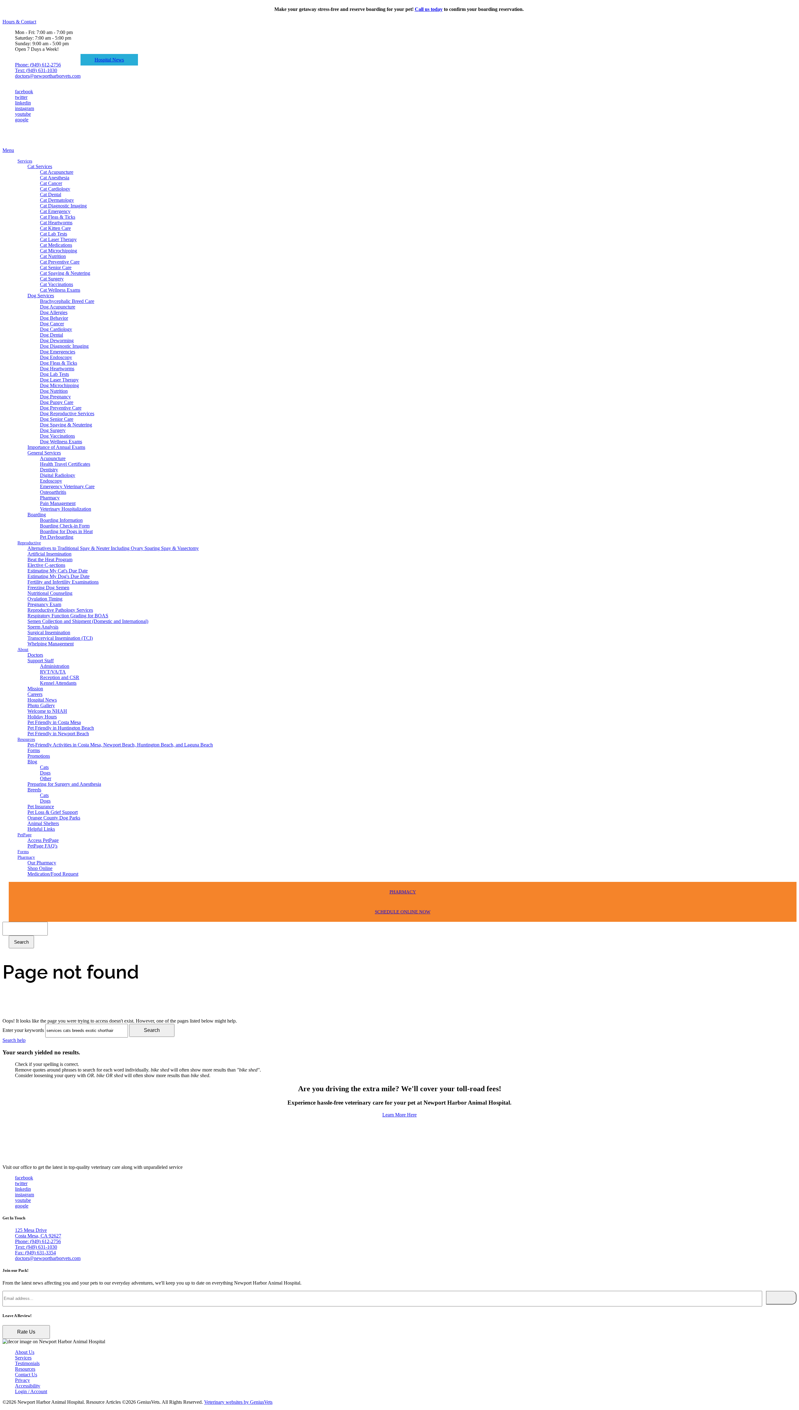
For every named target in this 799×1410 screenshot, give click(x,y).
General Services (44, 452)
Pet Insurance (40, 806)
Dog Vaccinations (57, 436)
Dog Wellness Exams (61, 441)
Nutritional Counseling (49, 593)
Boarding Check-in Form (65, 525)
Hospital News (109, 59)
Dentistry (49, 469)
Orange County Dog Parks (53, 817)
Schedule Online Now (402, 911)
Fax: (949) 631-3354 (35, 1252)
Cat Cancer (51, 183)
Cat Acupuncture (56, 172)
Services (24, 161)
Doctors (35, 655)
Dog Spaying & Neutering (66, 424)
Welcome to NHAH (47, 711)
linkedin (23, 102)
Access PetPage (43, 840)
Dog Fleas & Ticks (58, 363)
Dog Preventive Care (60, 408)
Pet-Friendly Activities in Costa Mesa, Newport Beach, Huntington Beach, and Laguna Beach (120, 744)
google (21, 119)
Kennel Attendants (58, 683)
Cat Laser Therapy (58, 239)
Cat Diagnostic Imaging (63, 205)
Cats (44, 767)
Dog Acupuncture (57, 306)
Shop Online (39, 868)
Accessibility (27, 1385)
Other (45, 778)
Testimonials (27, 1363)
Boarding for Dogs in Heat (66, 531)
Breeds (34, 789)
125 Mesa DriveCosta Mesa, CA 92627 (38, 1233)
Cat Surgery (52, 278)
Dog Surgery (53, 430)
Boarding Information (61, 520)
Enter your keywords (23, 1030)
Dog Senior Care (56, 419)
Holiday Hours (42, 716)
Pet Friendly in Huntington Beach (60, 728)
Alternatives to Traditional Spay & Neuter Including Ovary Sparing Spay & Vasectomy (113, 548)
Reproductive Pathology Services (60, 610)
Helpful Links (41, 829)
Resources (26, 739)
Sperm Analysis (42, 627)
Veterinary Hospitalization (65, 509)
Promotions (38, 756)
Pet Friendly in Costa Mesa (54, 722)
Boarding (36, 514)
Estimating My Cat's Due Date (57, 570)
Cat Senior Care (55, 267)
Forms (33, 750)
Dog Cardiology (56, 329)
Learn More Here (399, 1114)
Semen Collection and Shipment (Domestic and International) (87, 621)
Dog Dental (51, 335)
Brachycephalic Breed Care (67, 301)
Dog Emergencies (57, 351)
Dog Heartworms (57, 368)
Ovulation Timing (44, 598)
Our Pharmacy (41, 862)
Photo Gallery (41, 705)
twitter (21, 97)
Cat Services (39, 166)
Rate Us (26, 1332)
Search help (14, 1040)
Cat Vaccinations (56, 284)
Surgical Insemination (48, 632)
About (22, 649)
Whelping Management (50, 643)
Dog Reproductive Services (67, 413)
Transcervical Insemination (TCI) (60, 638)
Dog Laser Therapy (59, 379)
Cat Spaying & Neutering (65, 273)
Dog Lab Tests (54, 374)
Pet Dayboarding (56, 537)
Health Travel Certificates (65, 464)
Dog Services (40, 295)
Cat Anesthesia (54, 177)
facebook (24, 91)
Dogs (45, 773)
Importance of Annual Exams (56, 447)
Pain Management (58, 503)
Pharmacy (50, 497)
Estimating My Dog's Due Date (58, 576)
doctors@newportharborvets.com (48, 76)
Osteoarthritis (53, 492)
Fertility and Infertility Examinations (63, 582)
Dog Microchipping (59, 385)
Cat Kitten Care (55, 228)
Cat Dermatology (57, 200)
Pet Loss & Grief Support (52, 812)
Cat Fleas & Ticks (57, 217)
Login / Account (31, 1391)
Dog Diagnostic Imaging (64, 346)
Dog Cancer (52, 323)
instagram (24, 108)
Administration (54, 666)
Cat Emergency (55, 211)
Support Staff (40, 660)
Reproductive (29, 543)
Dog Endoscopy (56, 357)
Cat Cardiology (55, 189)
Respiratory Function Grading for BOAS (67, 615)
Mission (35, 688)
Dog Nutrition (54, 391)
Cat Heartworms (56, 222)
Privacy (22, 1380)
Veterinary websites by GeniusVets (238, 1402)
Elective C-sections (46, 565)
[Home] (33, 144)
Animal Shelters (43, 823)
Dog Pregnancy (55, 396)
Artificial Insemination (49, 554)
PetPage (24, 835)
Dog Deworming (57, 340)
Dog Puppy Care (56, 402)
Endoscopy (51, 481)
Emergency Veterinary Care (67, 486)
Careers (34, 694)
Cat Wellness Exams (60, 290)
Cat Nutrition (53, 256)
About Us (24, 1352)
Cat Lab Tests (53, 233)
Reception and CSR (59, 677)
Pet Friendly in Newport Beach (58, 733)
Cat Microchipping (58, 250)
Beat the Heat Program (49, 559)
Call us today (429, 9)
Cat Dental (50, 194)
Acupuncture (53, 458)
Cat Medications (56, 245)
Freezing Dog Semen (48, 587)
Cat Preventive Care (60, 262)
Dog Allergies (53, 312)
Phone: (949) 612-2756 (38, 64)
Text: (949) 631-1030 (36, 70)
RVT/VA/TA (53, 671)
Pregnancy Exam (44, 604)
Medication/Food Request (52, 874)
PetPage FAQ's (42, 845)
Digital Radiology (57, 475)
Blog (32, 761)
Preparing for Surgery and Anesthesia (64, 784)
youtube (23, 114)
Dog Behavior (54, 318)
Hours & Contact (19, 21)
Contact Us (26, 1374)
